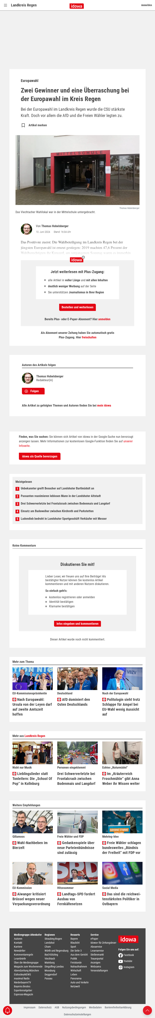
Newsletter (19, 950)
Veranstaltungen (99, 970)
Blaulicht (75, 942)
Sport (73, 946)
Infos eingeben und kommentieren (77, 623)
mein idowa (104, 405)
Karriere (18, 946)
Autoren (18, 938)
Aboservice (96, 946)
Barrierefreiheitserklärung (118, 1007)
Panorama (76, 978)
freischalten (89, 337)
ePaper (94, 938)
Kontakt (18, 942)
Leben (74, 974)
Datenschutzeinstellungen (77, 1014)
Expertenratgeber (23, 990)
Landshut (49, 942)
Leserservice (97, 950)
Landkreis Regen (24, 5)
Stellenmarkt (97, 954)
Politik (74, 958)
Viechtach (50, 958)
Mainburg (50, 962)
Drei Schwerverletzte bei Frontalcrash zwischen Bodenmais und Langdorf (65, 503)
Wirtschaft (76, 970)
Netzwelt (75, 986)
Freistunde (76, 962)
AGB (57, 1007)
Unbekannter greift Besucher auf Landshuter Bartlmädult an (57, 488)
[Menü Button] (5, 5)
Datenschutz (45, 1007)
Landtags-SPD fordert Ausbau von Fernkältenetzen (76, 899)
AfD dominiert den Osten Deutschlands (73, 702)
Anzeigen (95, 962)
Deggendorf (51, 974)
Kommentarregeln (23, 954)
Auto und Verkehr (80, 982)
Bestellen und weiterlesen (77, 307)
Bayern (74, 938)
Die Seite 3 (76, 950)
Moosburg (50, 970)
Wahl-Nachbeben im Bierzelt (30, 845)
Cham (48, 946)
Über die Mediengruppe (26, 962)
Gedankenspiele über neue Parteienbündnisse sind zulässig (76, 847)
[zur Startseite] (129, 938)
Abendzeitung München (26, 970)
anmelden (104, 319)
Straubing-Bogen (53, 938)
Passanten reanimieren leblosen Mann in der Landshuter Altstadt (61, 496)
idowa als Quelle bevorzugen (39, 456)
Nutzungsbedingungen (74, 1007)
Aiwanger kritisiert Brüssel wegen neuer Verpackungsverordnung (31, 899)
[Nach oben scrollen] (147, 1010)
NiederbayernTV (22, 982)
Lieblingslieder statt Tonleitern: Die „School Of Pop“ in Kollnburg (32, 778)
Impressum (30, 1007)
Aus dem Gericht (79, 954)
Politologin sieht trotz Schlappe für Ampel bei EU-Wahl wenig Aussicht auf (121, 707)
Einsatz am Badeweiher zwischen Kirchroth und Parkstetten (57, 511)
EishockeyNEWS (22, 974)
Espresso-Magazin (23, 994)
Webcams (96, 966)
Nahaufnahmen (79, 966)
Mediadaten (95, 1007)
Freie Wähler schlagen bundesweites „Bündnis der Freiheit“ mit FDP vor (121, 847)
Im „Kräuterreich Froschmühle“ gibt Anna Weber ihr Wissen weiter (121, 778)
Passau (48, 978)
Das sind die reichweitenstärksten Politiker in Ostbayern (121, 899)
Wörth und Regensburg (56, 950)
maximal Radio (21, 978)
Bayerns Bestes (22, 986)
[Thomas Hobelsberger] (27, 229)
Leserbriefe (20, 958)
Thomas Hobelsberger (54, 226)
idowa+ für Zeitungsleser (103, 942)
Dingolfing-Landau (54, 966)
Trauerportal (97, 958)
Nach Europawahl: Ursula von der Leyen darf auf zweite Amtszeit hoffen (32, 707)
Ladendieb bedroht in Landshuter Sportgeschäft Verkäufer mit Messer (64, 518)
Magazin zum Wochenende (28, 966)
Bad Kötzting (51, 954)
